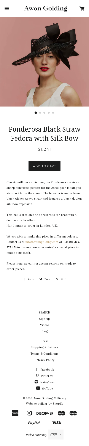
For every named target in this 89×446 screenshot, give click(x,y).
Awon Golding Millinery (49, 398)
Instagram (47, 382)
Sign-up (44, 319)
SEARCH (44, 312)
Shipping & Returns (44, 347)
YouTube (47, 388)
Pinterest (46, 376)
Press (45, 341)
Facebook (47, 370)
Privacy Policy (44, 360)
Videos (44, 325)
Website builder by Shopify (44, 404)
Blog (44, 331)
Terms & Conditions (44, 354)
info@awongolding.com (41, 242)
